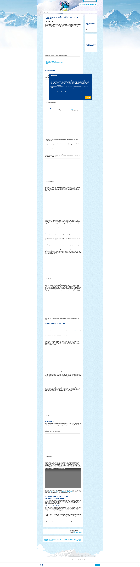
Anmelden (97, 565)
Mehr (94, 50)
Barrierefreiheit (66, 559)
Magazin (47, 12)
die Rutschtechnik (73, 330)
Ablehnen (60, 86)
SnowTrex (46, 28)
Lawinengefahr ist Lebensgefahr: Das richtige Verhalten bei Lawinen (91, 44)
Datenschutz (60, 559)
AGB (72, 559)
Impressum (73, 91)
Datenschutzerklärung (76, 92)
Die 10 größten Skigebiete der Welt (90, 24)
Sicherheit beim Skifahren (53, 12)
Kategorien (82, 4)
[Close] (138, 565)
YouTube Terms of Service (53, 491)
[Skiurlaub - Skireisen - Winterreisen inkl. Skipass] (44, 12)
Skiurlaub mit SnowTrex (91, 4)
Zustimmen (59, 85)
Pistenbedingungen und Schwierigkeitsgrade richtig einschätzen (67, 12)
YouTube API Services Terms (67, 491)
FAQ (75, 559)
